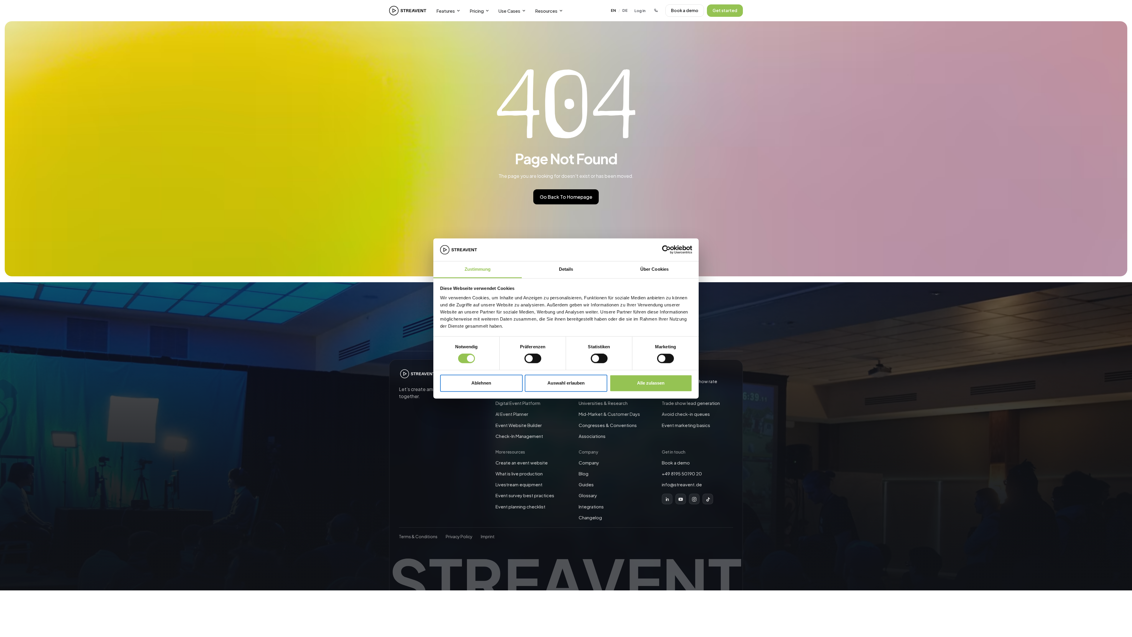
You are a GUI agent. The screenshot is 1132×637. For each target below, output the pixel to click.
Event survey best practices (525, 495)
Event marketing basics (686, 425)
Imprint (488, 536)
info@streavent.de (682, 484)
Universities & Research (603, 403)
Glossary (588, 495)
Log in (640, 10)
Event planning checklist (520, 506)
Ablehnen (481, 382)
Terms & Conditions (418, 536)
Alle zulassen (650, 382)
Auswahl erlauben (566, 382)
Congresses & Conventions (608, 425)
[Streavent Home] (407, 10)
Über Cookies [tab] (654, 269)
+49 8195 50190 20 (682, 473)
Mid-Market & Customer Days (609, 414)
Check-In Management (519, 436)
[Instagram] (694, 499)
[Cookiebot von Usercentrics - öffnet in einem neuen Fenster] (666, 249)
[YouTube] (680, 499)
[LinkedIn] (667, 499)
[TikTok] (707, 499)
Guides (586, 484)
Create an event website (522, 462)
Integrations (591, 506)
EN (613, 10)
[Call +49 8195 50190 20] (656, 10)
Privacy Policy (459, 536)
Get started (725, 10)
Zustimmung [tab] (478, 269)
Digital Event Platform (518, 403)
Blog (583, 473)
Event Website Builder (519, 425)
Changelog (590, 517)
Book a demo (684, 10)
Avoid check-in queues (686, 414)
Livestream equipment (519, 484)
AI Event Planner (512, 414)
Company (589, 462)
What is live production (519, 473)
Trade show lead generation (691, 403)
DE (625, 10)
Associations (592, 436)
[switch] (532, 358)
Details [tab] (566, 269)
